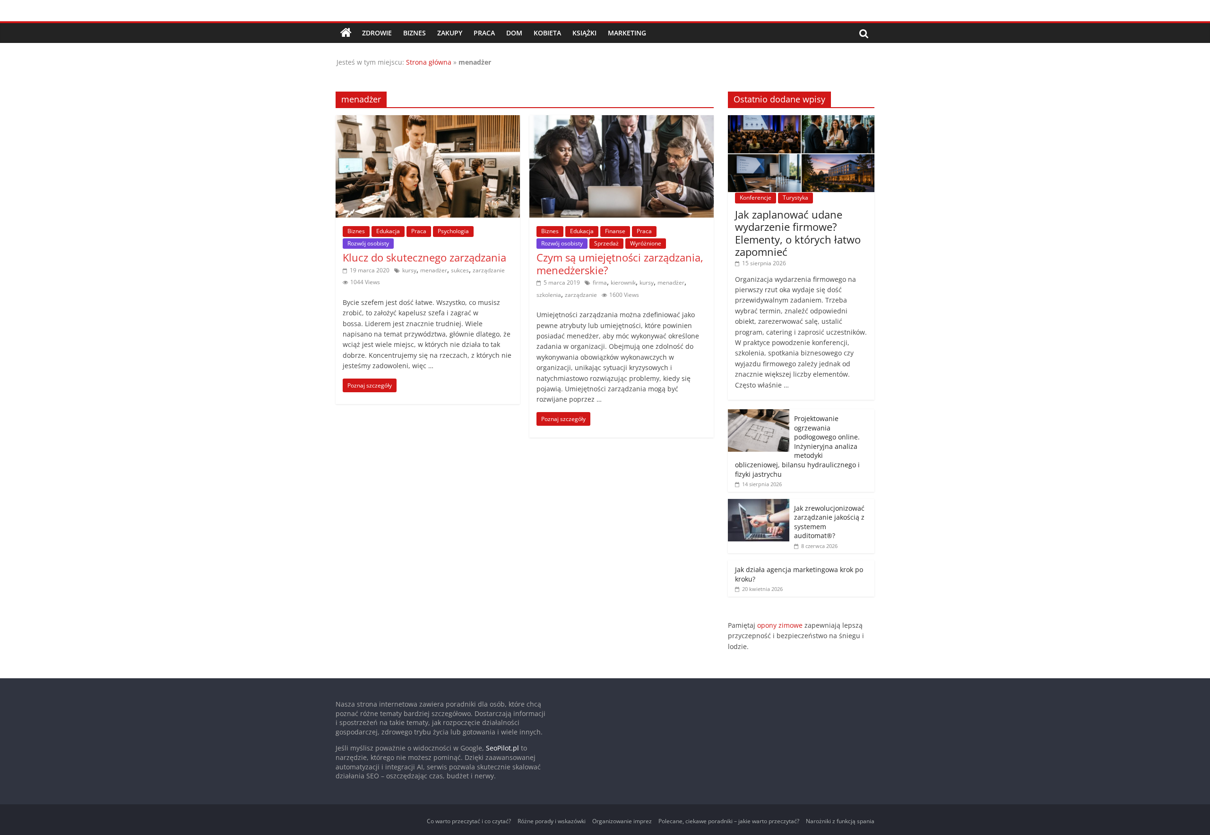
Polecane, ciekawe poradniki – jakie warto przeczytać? (728, 821)
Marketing (627, 32)
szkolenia (548, 295)
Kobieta (547, 32)
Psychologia (453, 231)
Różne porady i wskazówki (552, 821)
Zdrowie (377, 32)
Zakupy (449, 32)
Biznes (414, 32)
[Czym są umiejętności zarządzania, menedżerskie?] (621, 121)
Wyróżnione (645, 243)
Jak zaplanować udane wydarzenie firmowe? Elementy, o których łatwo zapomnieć (798, 233)
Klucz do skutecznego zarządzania (424, 257)
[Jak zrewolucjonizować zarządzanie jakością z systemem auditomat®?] (758, 503)
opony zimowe (780, 625)
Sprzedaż (606, 243)
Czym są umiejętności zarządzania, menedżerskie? (619, 263)
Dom (514, 32)
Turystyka (795, 198)
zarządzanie (489, 270)
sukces (460, 270)
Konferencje (755, 198)
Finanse (615, 231)
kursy (409, 270)
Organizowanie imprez (622, 821)
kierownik (623, 282)
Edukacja (388, 231)
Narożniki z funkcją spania (840, 821)
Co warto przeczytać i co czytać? (469, 821)
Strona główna (428, 62)
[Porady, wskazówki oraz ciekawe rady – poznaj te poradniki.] (346, 33)
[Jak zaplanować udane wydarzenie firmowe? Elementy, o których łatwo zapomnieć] (801, 120)
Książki (584, 32)
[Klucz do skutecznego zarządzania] (428, 121)
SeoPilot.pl (502, 747)
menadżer (433, 270)
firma (600, 282)
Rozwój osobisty (368, 243)
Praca (484, 32)
